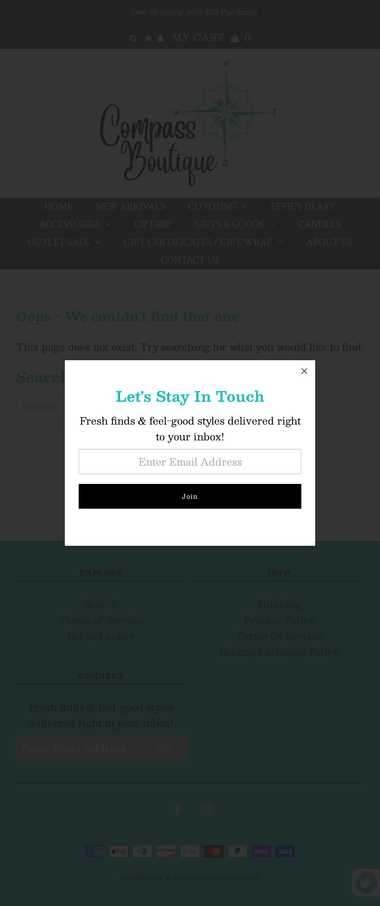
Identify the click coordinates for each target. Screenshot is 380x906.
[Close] (304, 371)
